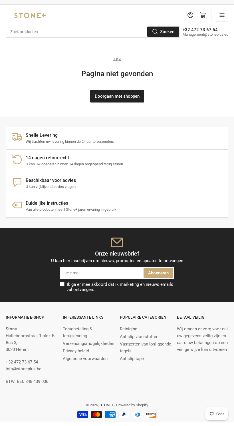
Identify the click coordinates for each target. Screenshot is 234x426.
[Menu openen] (222, 15)
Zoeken (167, 31)
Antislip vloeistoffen (139, 336)
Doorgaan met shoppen (117, 96)
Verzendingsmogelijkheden (88, 343)
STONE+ (106, 405)
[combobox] (93, 32)
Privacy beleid (76, 350)
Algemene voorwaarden (85, 358)
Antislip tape (132, 358)
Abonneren (158, 273)
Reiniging (128, 328)
